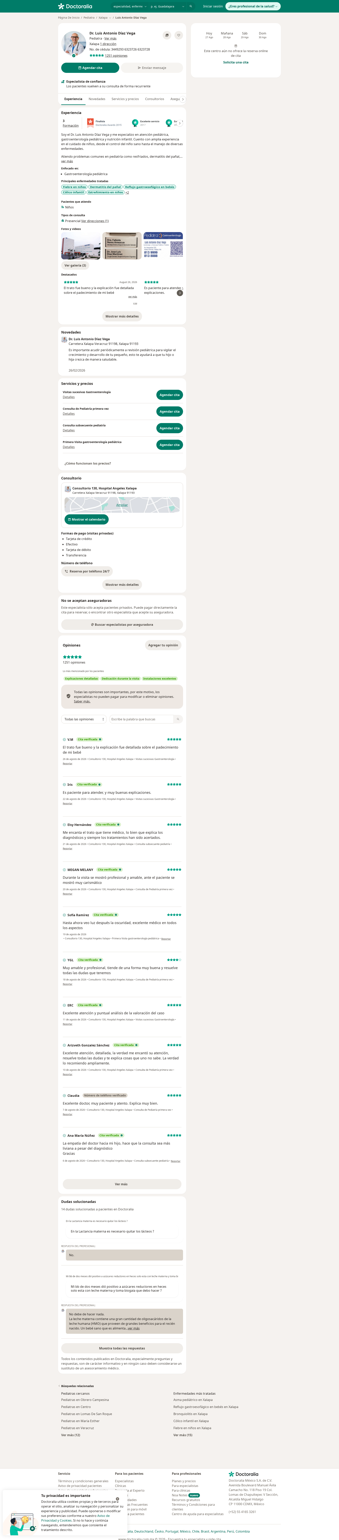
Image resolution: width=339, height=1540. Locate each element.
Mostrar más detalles (124, 317)
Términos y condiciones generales (83, 1481)
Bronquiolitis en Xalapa (190, 1414)
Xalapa (121, 493)
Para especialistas (185, 1486)
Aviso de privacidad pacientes (80, 1486)
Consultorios (154, 99)
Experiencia (73, 99)
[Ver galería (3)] (167, 35)
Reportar (67, 763)
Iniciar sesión (213, 6)
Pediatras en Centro (76, 1407)
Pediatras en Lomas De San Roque (86, 1414)
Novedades (97, 99)
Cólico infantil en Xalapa (191, 1421)
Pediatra (89, 17)
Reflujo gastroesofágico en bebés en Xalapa (205, 1407)
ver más (67, 161)
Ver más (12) (70, 1435)
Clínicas (120, 1486)
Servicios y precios (125, 99)
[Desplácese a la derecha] (183, 99)
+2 (127, 192)
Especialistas (124, 1481)
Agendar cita (170, 395)
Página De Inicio (68, 17)
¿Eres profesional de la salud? (251, 6)
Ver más (135, 1185)
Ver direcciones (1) (95, 221)
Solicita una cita (236, 62)
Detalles (69, 397)
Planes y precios (184, 1481)
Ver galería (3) (75, 265)
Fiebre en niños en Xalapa (192, 1428)
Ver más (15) (182, 1435)
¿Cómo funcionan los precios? (88, 463)
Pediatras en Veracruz (77, 1428)
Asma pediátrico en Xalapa (193, 1400)
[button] (87, 571)
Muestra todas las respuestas (122, 1348)
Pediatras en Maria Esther (80, 1421)
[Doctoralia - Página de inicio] (82, 6)
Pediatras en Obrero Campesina (85, 1400)
